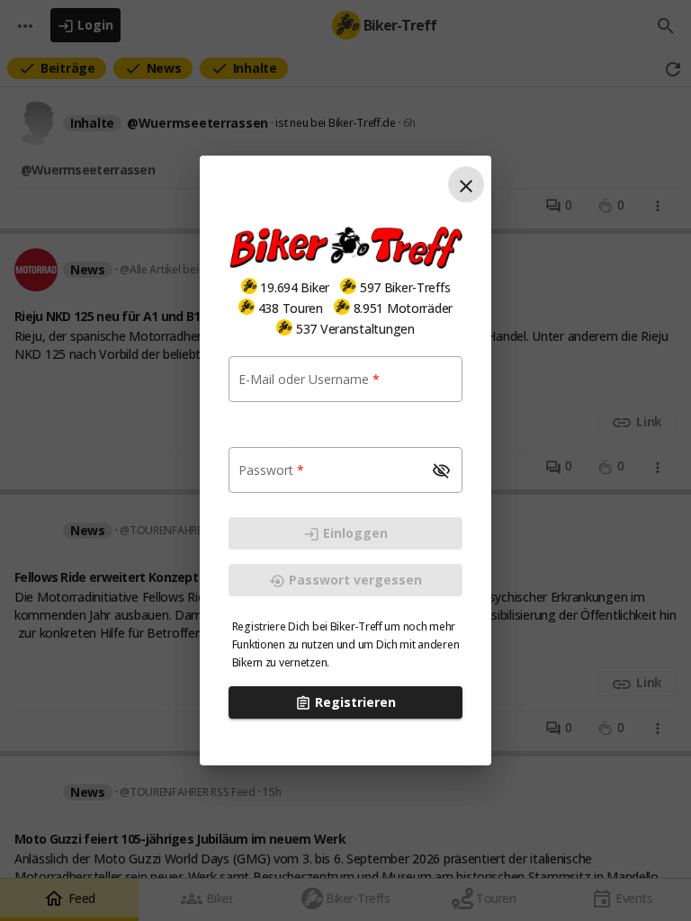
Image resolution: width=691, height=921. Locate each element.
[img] (249, 286)
